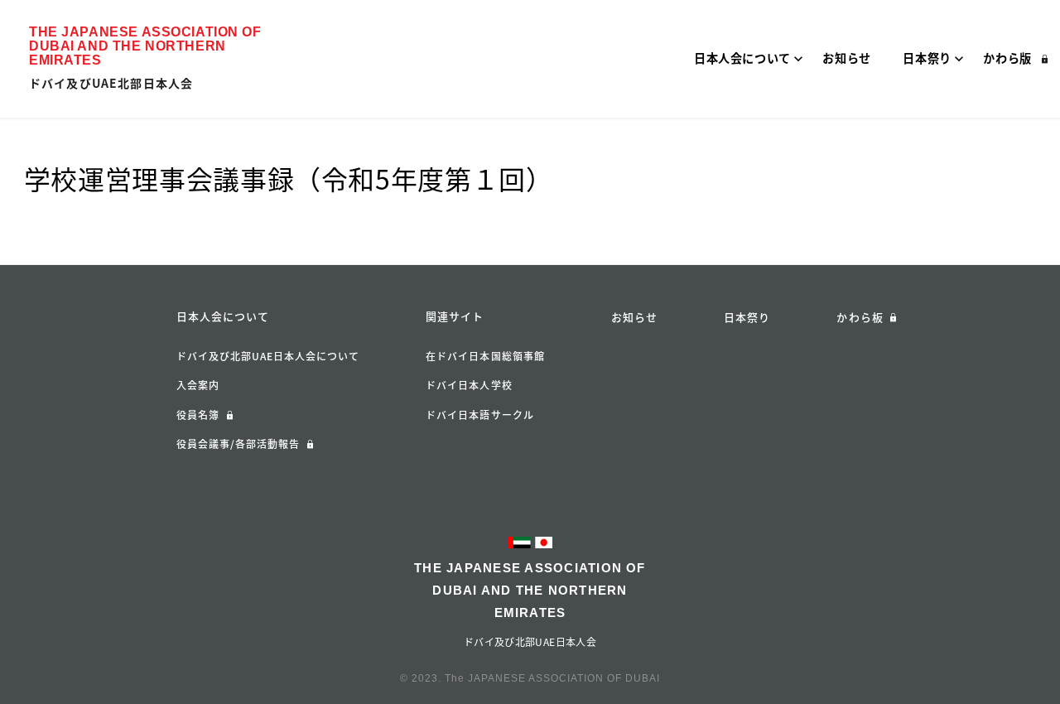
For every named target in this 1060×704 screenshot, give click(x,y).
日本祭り (747, 317)
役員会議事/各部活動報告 (238, 443)
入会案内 (197, 385)
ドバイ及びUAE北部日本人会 (111, 83)
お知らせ (634, 317)
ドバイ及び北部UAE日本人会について (267, 356)
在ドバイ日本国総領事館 (485, 356)
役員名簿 (197, 414)
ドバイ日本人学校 (469, 385)
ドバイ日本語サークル (480, 414)
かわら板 (859, 317)
